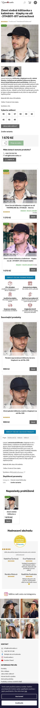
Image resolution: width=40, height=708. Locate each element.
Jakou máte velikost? (7, 674)
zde (26, 691)
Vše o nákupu (5, 671)
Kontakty (4, 669)
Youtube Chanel (9, 660)
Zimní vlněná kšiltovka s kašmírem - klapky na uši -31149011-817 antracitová (11, 513)
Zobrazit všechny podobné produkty (20, 277)
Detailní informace (17, 472)
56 (7, 201)
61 (17, 254)
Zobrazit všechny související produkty (20, 432)
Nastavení (19, 696)
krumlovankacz (8, 657)
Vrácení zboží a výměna (8, 676)
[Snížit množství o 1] (6, 144)
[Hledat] (25, 3)
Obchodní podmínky (7, 679)
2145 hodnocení (20, 555)
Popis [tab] (4, 438)
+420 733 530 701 (11, 153)
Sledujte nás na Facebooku (12, 654)
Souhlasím (19, 703)
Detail (33, 216)
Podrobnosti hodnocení (24, 22)
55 (4, 201)
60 (14, 254)
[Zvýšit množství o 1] (6, 142)
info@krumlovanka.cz (13, 155)
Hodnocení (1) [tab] (12, 438)
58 (14, 201)
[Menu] (35, 3)
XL (6, 354)
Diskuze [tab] (20, 438)
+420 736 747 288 (9, 651)
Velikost (26, 438)
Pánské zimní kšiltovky (18, 480)
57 (11, 201)
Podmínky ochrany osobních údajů (11, 682)
